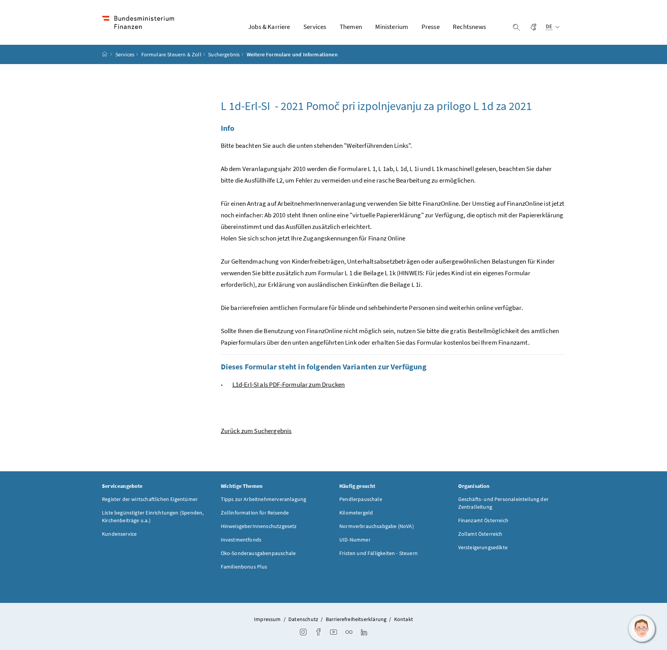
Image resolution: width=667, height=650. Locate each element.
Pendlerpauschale (360, 499)
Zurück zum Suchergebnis (256, 431)
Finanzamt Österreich (483, 520)
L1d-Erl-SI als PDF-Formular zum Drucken (288, 384)
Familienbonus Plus (244, 566)
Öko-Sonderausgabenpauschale (258, 553)
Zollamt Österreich (480, 533)
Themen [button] (351, 26)
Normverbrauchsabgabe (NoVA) (376, 526)
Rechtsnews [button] (469, 26)
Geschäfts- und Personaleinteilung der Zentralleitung (503, 503)
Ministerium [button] (391, 26)
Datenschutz (303, 619)
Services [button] (314, 26)
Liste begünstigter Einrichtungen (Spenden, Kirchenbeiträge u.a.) (152, 516)
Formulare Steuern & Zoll (171, 54)
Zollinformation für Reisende (255, 512)
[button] (641, 628)
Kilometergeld (356, 512)
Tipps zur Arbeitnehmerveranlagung (263, 499)
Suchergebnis (224, 54)
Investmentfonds (241, 539)
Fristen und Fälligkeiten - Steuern (378, 553)
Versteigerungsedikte (483, 547)
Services (124, 54)
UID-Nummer (355, 539)
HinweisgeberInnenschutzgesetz (259, 526)
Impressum (267, 619)
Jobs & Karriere (269, 26)
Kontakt (403, 619)
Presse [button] (431, 26)
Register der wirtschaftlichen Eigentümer (150, 499)
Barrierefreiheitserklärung (356, 619)
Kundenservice (119, 533)
